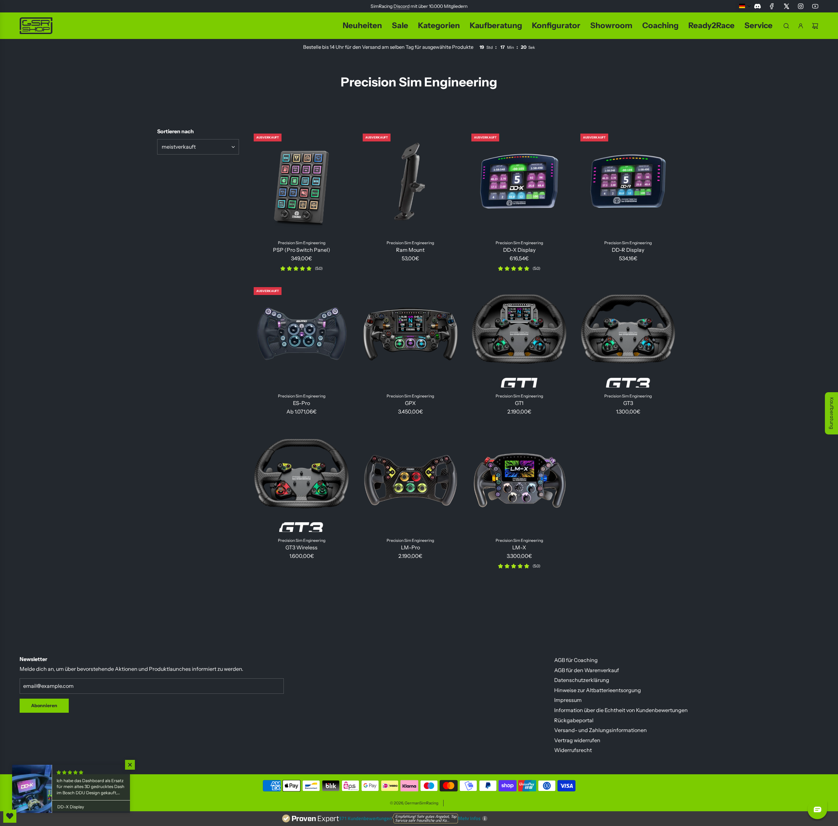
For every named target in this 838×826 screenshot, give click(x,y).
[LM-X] (519, 479)
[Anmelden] (800, 26)
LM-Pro (410, 547)
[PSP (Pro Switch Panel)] (302, 181)
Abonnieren (44, 705)
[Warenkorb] (815, 26)
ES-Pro (301, 403)
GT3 (628, 403)
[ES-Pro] (302, 335)
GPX (410, 403)
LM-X (519, 547)
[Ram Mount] (411, 181)
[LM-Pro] (411, 479)
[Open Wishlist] (9, 816)
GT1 (519, 403)
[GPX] (411, 335)
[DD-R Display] (628, 181)
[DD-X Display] (519, 181)
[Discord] (757, 6)
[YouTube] (815, 6)
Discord (401, 6)
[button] (131, 765)
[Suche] (786, 26)
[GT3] (628, 335)
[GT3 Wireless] (302, 479)
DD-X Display (519, 250)
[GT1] (519, 335)
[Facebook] (772, 6)
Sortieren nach (175, 131)
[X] (786, 6)
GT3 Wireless (301, 547)
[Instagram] (800, 6)
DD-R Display (628, 250)
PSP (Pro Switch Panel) (301, 250)
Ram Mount (410, 250)
